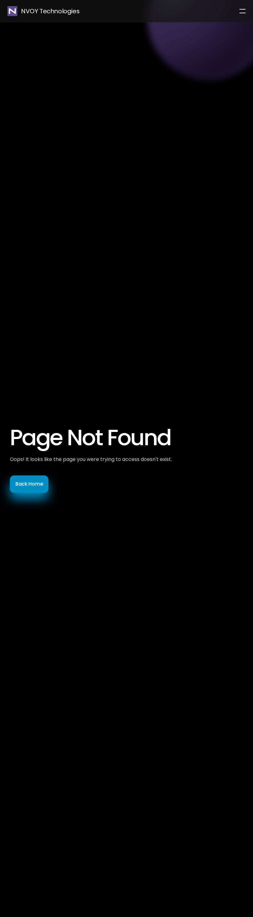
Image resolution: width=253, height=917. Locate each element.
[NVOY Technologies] (12, 11)
